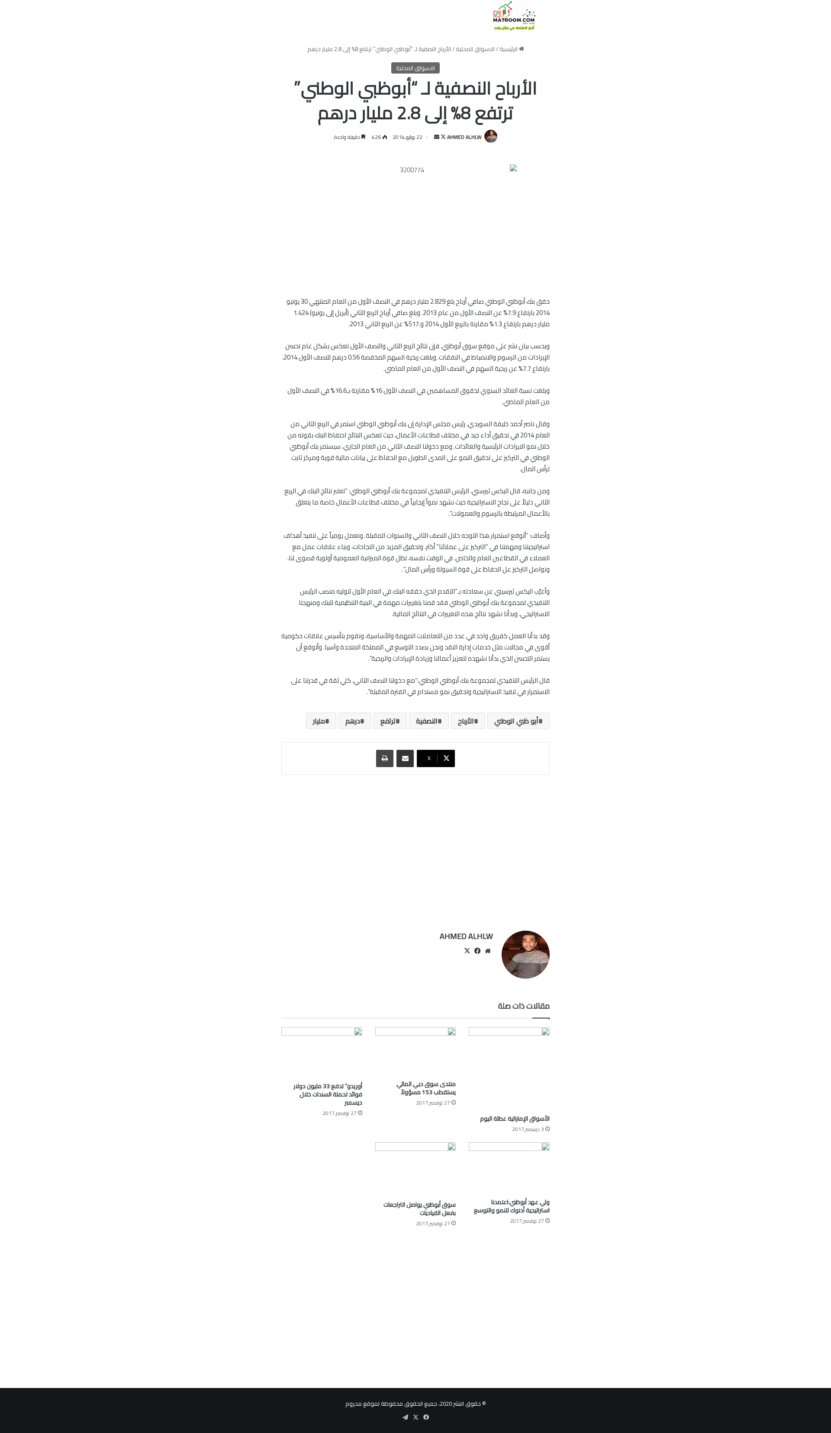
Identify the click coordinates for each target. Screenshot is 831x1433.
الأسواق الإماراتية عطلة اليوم (515, 1118)
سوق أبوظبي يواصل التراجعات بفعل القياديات (419, 1208)
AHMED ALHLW (464, 137)
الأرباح (466, 720)
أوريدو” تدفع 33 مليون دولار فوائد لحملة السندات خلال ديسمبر (327, 1094)
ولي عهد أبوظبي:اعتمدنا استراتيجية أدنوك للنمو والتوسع (512, 1206)
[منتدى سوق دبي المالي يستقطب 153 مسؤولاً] (415, 1051)
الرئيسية (509, 49)
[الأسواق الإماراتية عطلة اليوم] (509, 1068)
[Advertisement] (415, 848)
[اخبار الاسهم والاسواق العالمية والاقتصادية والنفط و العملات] (509, 16)
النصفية (427, 720)
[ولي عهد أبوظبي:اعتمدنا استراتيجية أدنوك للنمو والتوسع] (509, 1168)
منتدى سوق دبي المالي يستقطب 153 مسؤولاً (426, 1088)
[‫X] (467, 951)
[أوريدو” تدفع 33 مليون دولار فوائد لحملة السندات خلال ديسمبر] (321, 1052)
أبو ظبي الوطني (516, 720)
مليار (319, 720)
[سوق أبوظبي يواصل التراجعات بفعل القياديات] (415, 1169)
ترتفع (388, 720)
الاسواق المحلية (475, 49)
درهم (352, 720)
